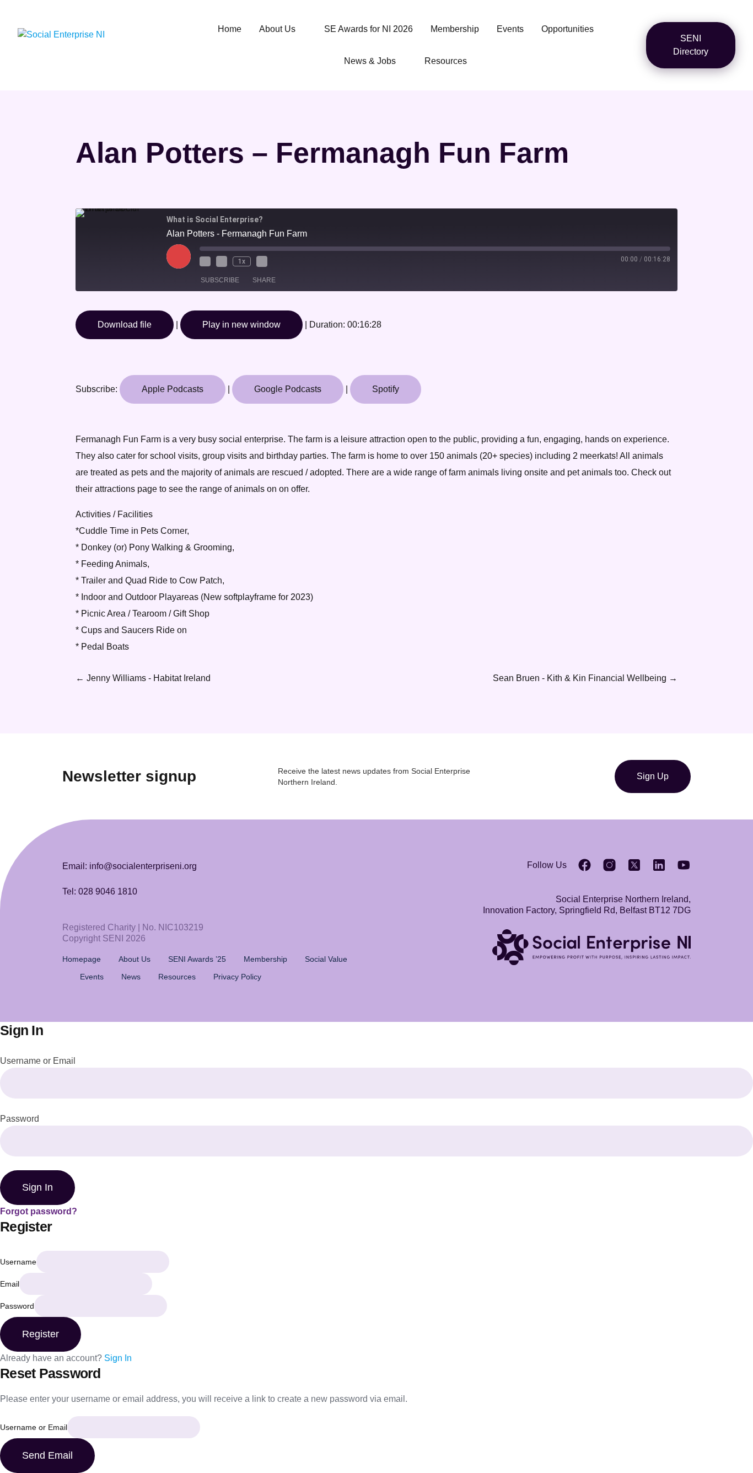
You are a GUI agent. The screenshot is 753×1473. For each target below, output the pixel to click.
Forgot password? (38, 1211)
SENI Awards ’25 (197, 959)
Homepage (81, 959)
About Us (277, 29)
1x (241, 261)
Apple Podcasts (172, 389)
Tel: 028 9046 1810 (99, 891)
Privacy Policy (237, 976)
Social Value (326, 959)
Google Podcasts (287, 389)
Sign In (118, 1358)
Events (510, 29)
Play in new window (241, 324)
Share (264, 280)
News (131, 976)
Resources (445, 61)
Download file (125, 324)
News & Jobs (370, 61)
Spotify (385, 389)
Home (229, 29)
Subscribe (220, 280)
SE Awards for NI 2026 (368, 29)
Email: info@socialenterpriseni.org (129, 866)
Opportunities (567, 29)
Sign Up (653, 776)
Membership (455, 29)
